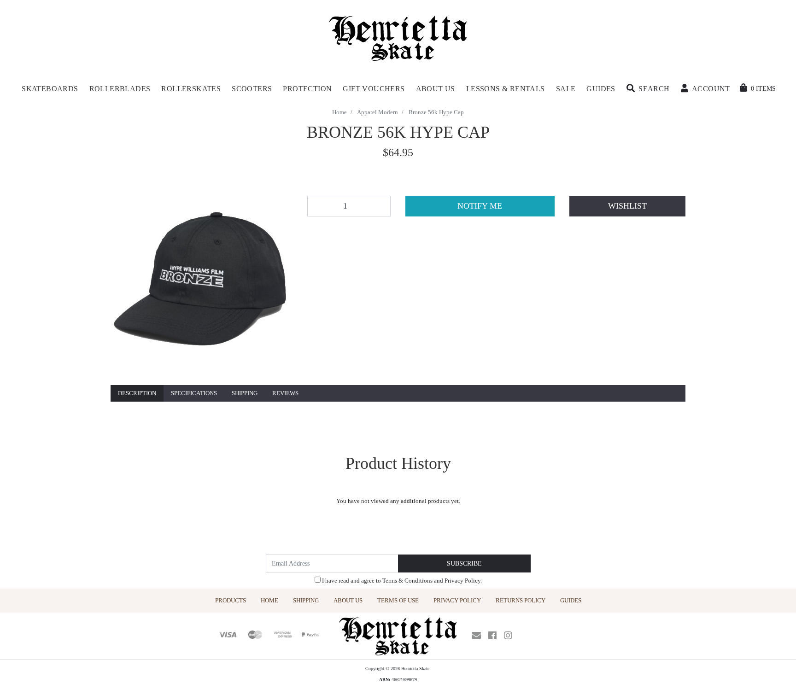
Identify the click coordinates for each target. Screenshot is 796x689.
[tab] (137, 393)
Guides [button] (600, 89)
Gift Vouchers (373, 89)
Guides (570, 600)
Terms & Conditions (407, 580)
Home (269, 600)
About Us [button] (435, 89)
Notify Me (479, 205)
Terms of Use (398, 600)
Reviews (285, 393)
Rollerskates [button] (191, 89)
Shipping (245, 393)
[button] (648, 89)
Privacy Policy (462, 580)
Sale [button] (566, 89)
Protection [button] (307, 89)
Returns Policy (520, 600)
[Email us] (476, 636)
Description (137, 393)
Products (230, 600)
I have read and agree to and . (401, 580)
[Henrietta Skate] (398, 37)
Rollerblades (120, 89)
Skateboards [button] (50, 89)
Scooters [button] (252, 89)
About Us (348, 600)
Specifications (194, 393)
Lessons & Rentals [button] (505, 89)
